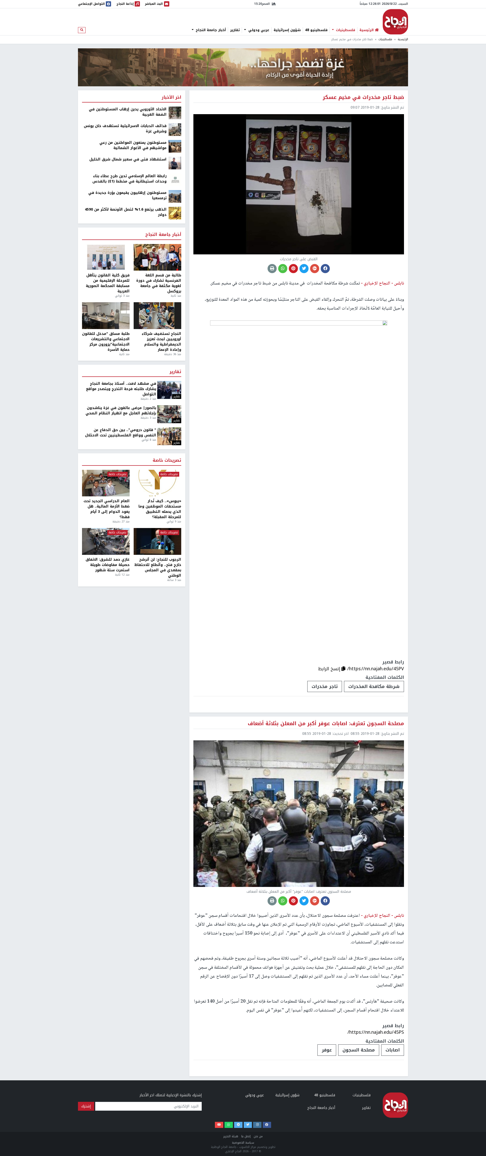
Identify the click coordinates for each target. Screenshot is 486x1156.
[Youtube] (219, 1125)
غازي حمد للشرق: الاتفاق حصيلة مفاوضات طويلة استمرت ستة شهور (108, 565)
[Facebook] (267, 1125)
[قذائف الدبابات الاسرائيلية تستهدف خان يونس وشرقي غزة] (175, 129)
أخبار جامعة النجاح (210, 30)
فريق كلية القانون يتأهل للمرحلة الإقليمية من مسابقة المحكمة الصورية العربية (108, 283)
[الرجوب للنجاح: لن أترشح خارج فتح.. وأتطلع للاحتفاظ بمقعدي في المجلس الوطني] (157, 541)
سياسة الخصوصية (243, 1142)
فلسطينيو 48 (316, 30)
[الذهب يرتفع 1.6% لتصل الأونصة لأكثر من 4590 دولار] (175, 213)
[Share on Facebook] (325, 268)
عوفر (327, 1050)
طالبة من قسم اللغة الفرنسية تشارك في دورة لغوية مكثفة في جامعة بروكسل (158, 283)
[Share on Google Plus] (314, 268)
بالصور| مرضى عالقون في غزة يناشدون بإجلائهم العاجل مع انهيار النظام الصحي (121, 410)
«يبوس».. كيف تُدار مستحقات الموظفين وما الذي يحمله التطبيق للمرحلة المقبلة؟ (159, 509)
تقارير (235, 30)
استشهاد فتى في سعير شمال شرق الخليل (128, 159)
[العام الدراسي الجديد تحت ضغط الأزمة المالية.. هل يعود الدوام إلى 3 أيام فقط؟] (106, 483)
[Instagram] (257, 1125)
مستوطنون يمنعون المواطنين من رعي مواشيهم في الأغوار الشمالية (133, 145)
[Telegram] (238, 1125)
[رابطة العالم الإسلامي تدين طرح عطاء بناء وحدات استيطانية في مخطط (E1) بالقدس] (175, 179)
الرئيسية (403, 39)
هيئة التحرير (230, 1136)
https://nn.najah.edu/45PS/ (376, 1032)
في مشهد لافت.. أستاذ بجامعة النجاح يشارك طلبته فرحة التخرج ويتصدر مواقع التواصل (121, 389)
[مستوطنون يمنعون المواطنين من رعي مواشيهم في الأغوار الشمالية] (175, 146)
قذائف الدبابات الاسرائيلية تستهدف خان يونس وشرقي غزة (125, 128)
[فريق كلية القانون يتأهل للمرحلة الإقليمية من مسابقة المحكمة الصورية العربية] (106, 257)
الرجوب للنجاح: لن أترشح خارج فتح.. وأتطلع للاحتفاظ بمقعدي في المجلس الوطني (157, 567)
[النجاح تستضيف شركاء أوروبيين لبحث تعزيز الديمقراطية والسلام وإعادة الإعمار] (157, 315)
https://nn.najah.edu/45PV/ (375, 668)
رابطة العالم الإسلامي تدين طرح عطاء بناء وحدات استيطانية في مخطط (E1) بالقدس (129, 178)
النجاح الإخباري (395, 21)
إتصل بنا (246, 1136)
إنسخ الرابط (329, 668)
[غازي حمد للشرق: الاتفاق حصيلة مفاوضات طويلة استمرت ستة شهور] (106, 541)
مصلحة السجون (358, 1050)
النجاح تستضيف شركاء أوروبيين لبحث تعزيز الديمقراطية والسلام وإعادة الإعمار (161, 341)
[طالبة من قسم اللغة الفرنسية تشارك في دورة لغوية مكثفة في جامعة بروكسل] (157, 257)
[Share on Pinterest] (293, 268)
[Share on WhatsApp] (282, 268)
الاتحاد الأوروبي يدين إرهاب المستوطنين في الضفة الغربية (128, 112)
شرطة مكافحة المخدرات (374, 686)
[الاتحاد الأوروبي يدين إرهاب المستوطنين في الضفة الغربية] (175, 112)
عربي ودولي (258, 30)
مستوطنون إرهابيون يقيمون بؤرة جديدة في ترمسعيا (127, 195)
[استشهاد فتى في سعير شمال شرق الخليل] (175, 162)
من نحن (258, 1136)
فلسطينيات (345, 30)
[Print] (272, 268)
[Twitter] (248, 1125)
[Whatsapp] (229, 1125)
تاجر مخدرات (325, 686)
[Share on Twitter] (304, 268)
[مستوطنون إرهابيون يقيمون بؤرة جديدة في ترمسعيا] (175, 196)
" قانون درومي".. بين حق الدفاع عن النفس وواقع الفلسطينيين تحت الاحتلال (120, 432)
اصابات (393, 1050)
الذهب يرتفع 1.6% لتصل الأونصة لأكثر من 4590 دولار (126, 212)
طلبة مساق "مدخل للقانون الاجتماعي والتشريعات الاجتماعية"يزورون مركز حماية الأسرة (106, 341)
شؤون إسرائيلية (287, 30)
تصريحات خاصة (167, 460)
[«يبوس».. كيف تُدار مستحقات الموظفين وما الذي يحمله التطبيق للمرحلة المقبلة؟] (157, 483)
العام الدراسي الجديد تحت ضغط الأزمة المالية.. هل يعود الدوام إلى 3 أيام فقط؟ (107, 509)
